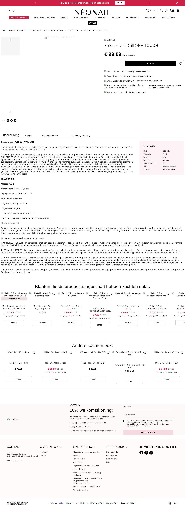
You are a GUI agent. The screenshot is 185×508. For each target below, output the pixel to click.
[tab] (11, 135)
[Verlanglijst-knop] (180, 63)
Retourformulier (112, 459)
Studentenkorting (80, 490)
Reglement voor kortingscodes (86, 466)
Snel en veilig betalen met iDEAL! (136, 72)
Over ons (44, 455)
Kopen (150, 63)
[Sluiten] (177, 3)
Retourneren (111, 455)
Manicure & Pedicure (18, 31)
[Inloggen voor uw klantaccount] (166, 10)
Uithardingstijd (79, 469)
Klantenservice (112, 452)
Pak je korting (148, 432)
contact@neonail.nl (15, 461)
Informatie (44, 452)
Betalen (76, 455)
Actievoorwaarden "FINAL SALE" (87, 486)
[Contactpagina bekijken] (13, 10)
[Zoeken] (161, 10)
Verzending (77, 462)
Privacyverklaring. (142, 426)
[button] (36, 2)
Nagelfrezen (74, 31)
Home (3, 31)
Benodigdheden (36, 31)
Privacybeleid (79, 459)
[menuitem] (19, 18)
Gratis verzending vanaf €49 (149, 81)
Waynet (23, 504)
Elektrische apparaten (56, 31)
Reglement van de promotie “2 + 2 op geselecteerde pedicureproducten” (87, 480)
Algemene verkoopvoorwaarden (86, 452)
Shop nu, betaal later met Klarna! (138, 76)
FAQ (108, 462)
